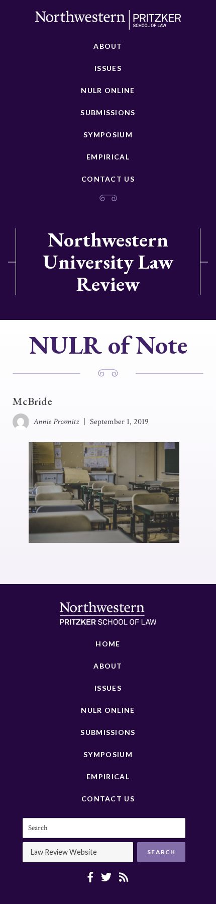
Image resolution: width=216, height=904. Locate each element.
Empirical (108, 156)
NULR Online (108, 90)
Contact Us (108, 179)
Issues (108, 68)
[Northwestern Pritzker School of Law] (108, 22)
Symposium (108, 134)
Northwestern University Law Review (108, 261)
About (108, 46)
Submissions (107, 112)
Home (107, 643)
